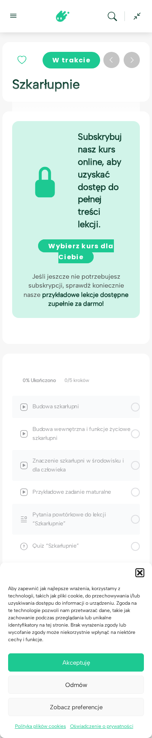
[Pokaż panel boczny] (135, 16)
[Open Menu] (13, 15)
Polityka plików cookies (40, 726)
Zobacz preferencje (76, 707)
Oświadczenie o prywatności (101, 726)
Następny (132, 60)
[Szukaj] (114, 16)
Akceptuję (76, 662)
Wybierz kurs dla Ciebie (80, 251)
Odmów (76, 685)
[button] (140, 573)
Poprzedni (111, 60)
